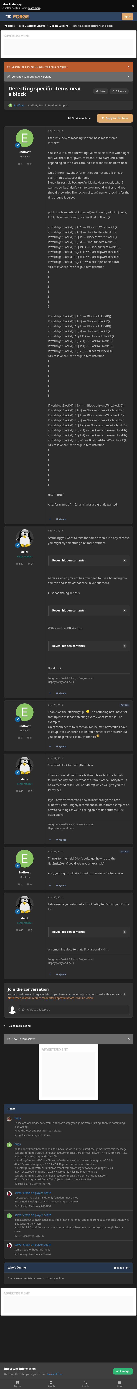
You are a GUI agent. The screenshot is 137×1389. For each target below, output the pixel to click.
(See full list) (121, 1267)
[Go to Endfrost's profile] (10, 105)
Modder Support (58, 105)
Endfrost (19, 105)
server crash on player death (32, 1193)
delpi (24, 552)
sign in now (87, 994)
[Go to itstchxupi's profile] (9, 1144)
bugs (17, 1118)
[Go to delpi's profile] (25, 538)
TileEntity (22, 1206)
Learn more (7, 6)
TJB (19, 1235)
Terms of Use (54, 1374)
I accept (125, 1371)
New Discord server (23, 1039)
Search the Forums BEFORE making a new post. (40, 66)
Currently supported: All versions (31, 76)
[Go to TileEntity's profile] (9, 1193)
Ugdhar (22, 1135)
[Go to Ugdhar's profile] (9, 1118)
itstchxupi (23, 1183)
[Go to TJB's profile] (9, 1215)
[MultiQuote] (50, 519)
